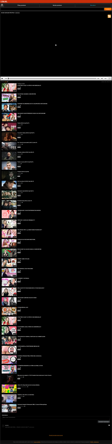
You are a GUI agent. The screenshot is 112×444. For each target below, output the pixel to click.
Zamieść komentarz (104, 421)
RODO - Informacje (94, 442)
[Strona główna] (4, 2)
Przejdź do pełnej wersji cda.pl (56, 435)
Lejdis (5, 81)
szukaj (108, 9)
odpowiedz (31, 427)
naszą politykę (37, 442)
